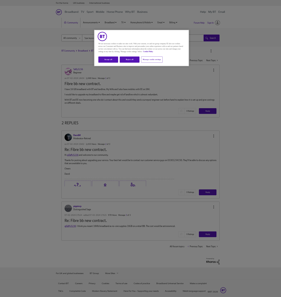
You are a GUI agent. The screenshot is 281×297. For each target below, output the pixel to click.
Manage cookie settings (152, 59)
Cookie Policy (148, 52)
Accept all (108, 59)
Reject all (129, 59)
